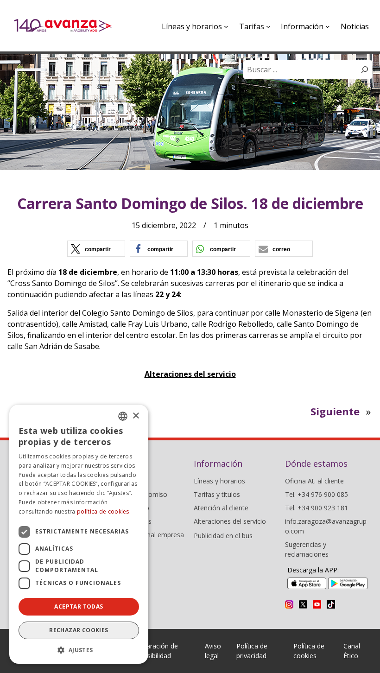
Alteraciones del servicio (190, 374)
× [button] (135, 416)
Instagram (289, 604)
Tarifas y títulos (217, 494)
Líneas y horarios (219, 480)
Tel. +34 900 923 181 (316, 507)
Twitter (303, 604)
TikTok (331, 604)
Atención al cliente (221, 507)
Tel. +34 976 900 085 (316, 494)
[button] (96, 249)
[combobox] (122, 416)
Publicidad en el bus (223, 535)
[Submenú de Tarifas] (268, 26)
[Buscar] (364, 69)
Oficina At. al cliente (314, 480)
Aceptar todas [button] (78, 606)
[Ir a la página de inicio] (62, 26)
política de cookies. (104, 511)
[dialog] (78, 534)
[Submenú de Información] (327, 26)
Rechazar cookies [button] (78, 630)
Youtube (317, 604)
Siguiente (335, 411)
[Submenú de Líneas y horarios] (226, 26)
